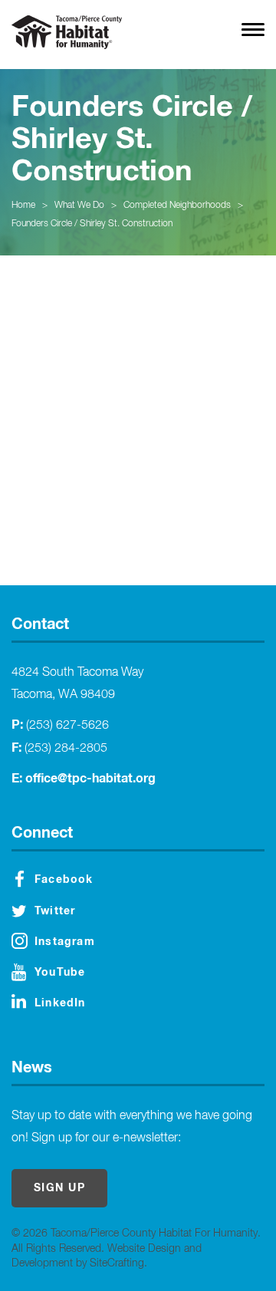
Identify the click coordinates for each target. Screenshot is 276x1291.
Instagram (64, 942)
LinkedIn (60, 1003)
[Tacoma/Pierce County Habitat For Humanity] (67, 32)
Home (23, 205)
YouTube (59, 972)
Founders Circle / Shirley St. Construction (92, 224)
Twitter (54, 911)
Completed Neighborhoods (177, 205)
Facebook (64, 879)
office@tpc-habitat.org (90, 778)
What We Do (79, 205)
